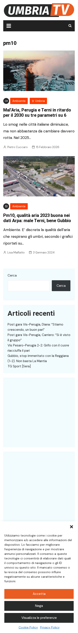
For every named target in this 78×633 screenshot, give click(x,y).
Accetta (39, 594)
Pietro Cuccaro (17, 147)
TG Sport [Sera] (19, 366)
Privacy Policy (50, 627)
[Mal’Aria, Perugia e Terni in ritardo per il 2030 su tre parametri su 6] (39, 70)
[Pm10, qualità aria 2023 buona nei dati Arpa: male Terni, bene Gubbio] (39, 176)
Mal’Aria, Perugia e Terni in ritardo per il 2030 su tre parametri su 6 (37, 112)
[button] (71, 527)
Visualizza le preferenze (39, 618)
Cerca (12, 275)
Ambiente (19, 101)
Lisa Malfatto (16, 252)
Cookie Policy (28, 627)
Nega (39, 606)
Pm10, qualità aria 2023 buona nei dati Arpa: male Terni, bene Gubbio (37, 218)
